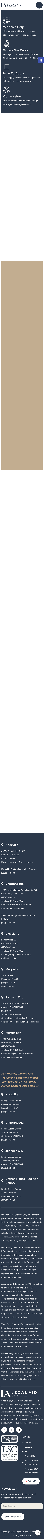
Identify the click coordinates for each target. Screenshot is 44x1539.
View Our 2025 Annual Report (31, 1462)
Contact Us (30, 1456)
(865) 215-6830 (8, 1111)
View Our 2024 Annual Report (31, 1471)
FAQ (26, 1451)
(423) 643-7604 (8, 1139)
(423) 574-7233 (8, 1200)
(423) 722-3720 (8, 1168)
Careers (28, 1447)
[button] (41, 60)
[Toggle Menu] (39, 5)
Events (28, 1442)
